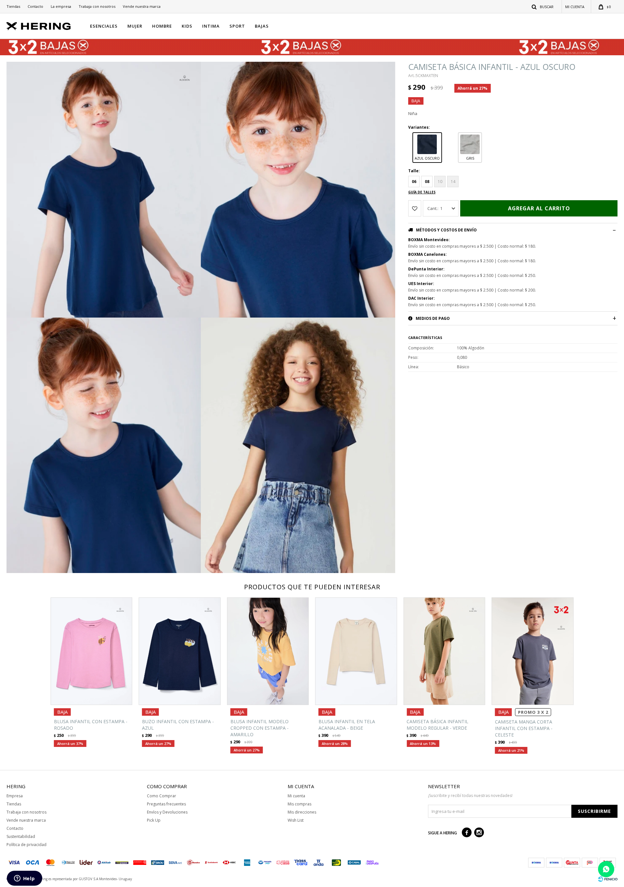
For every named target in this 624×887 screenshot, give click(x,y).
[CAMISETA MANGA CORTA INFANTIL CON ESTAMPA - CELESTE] (532, 651)
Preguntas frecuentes (166, 804)
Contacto (35, 6)
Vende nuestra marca (142, 6)
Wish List (296, 820)
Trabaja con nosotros (97, 6)
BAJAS (262, 26)
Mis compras (299, 804)
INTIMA (211, 26)
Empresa (14, 796)
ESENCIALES (104, 26)
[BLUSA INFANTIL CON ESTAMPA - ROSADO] (91, 651)
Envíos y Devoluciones (167, 812)
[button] (543, 6)
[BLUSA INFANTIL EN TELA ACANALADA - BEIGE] (356, 651)
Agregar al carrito (539, 208)
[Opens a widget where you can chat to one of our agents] (24, 879)
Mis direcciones (302, 812)
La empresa (61, 6)
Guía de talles (422, 192)
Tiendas (13, 6)
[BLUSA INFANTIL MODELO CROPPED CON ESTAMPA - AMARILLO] (268, 651)
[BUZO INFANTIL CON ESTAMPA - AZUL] (179, 651)
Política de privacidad (26, 844)
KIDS (187, 26)
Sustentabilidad (20, 836)
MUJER (134, 26)
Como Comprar (161, 796)
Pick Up (154, 820)
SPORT (237, 26)
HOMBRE (162, 26)
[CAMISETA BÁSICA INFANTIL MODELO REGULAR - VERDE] (444, 651)
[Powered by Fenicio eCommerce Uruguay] (608, 879)
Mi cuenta (296, 796)
